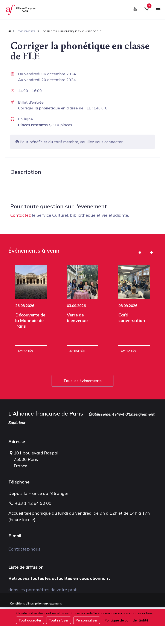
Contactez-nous (24, 549)
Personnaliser (87, 620)
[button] (140, 252)
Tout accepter (29, 620)
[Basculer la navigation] (158, 11)
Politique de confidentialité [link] (126, 620)
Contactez (20, 215)
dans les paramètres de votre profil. (43, 589)
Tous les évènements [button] (82, 380)
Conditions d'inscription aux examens (36, 603)
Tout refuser (59, 620)
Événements (26, 31)
